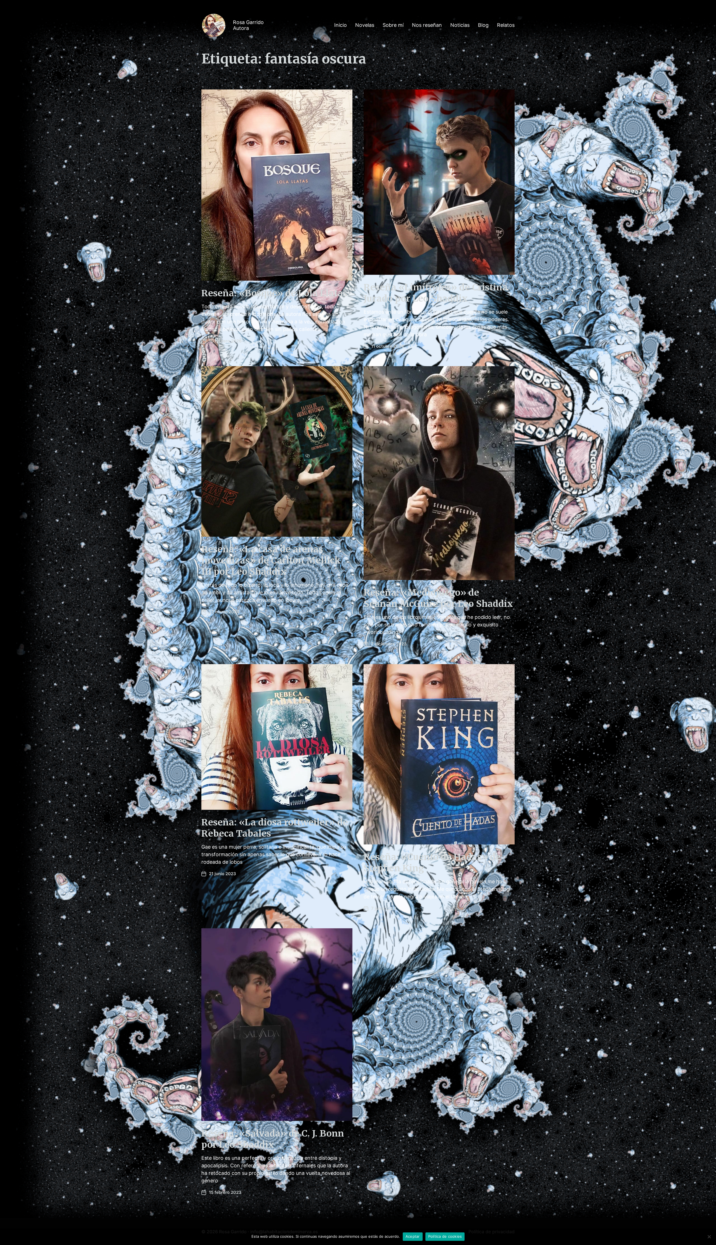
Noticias (460, 25)
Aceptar (413, 1236)
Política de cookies (445, 1236)
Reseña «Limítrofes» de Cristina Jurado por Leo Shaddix (436, 293)
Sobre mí (393, 25)
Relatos (506, 25)
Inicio (340, 25)
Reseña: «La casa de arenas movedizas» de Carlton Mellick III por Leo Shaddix (271, 560)
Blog (483, 25)
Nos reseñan (427, 25)
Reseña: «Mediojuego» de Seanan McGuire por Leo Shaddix (438, 598)
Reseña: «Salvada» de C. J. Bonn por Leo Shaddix (272, 1139)
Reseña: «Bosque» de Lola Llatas (274, 293)
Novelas (364, 25)
